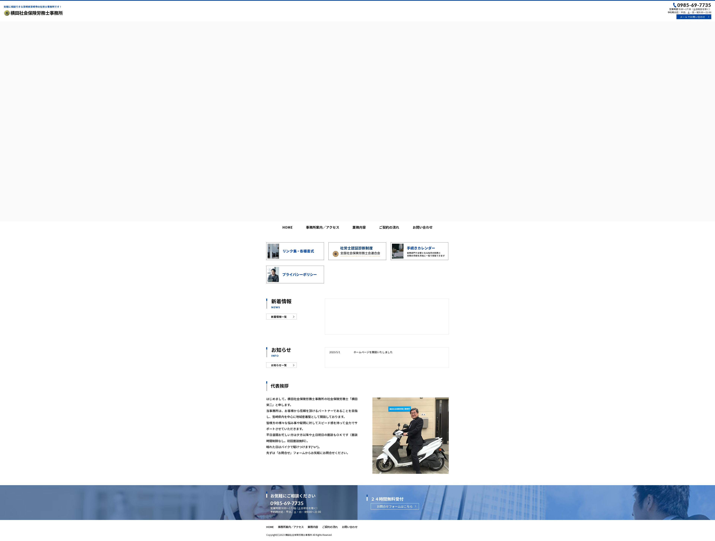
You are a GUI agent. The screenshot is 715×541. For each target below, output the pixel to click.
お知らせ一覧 (279, 365)
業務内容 (359, 227)
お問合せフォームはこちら (395, 506)
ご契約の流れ (389, 227)
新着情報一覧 (279, 317)
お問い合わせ (692, 17)
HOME (287, 227)
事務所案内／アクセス (322, 227)
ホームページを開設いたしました (373, 352)
